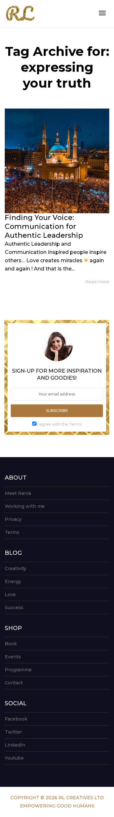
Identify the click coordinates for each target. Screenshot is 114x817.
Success (14, 607)
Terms (12, 532)
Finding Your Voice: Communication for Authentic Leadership (44, 226)
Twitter (13, 732)
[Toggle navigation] (102, 13)
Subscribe (57, 410)
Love (10, 594)
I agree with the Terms (59, 424)
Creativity (15, 568)
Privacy (13, 519)
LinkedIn (15, 745)
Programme (18, 670)
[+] (57, 161)
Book (11, 644)
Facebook (16, 719)
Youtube (14, 758)
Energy (13, 581)
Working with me (25, 506)
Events (13, 657)
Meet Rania (18, 493)
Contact (14, 683)
